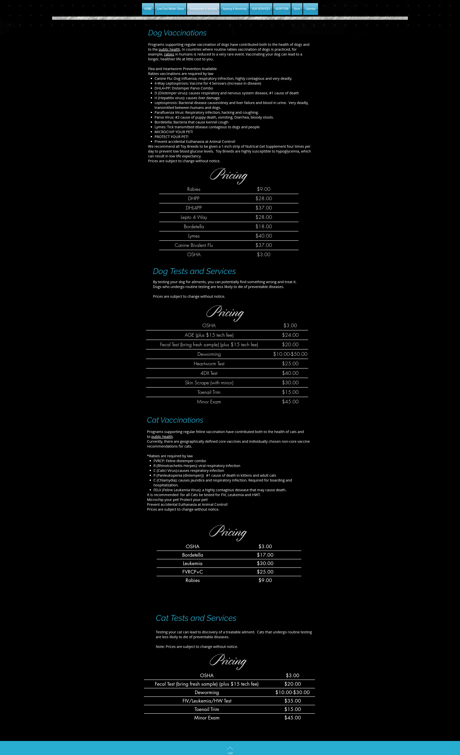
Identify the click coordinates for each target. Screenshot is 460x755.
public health (169, 49)
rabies (169, 54)
